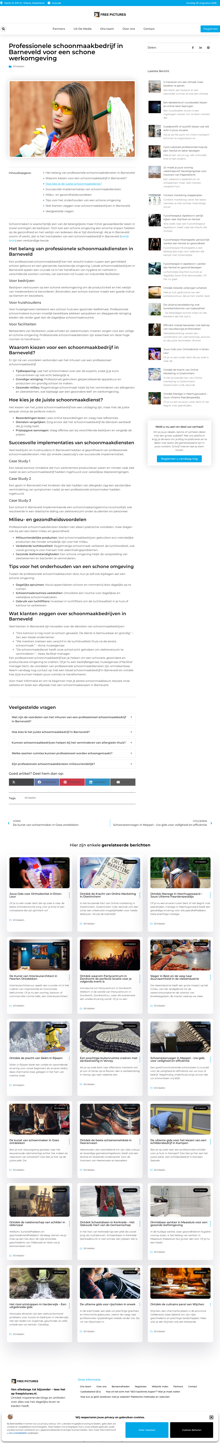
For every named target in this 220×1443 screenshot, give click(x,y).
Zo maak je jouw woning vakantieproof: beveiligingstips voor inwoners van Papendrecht (185, 171)
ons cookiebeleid (17, 1433)
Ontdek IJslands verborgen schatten (185, 287)
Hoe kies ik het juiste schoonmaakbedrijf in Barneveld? (72, 732)
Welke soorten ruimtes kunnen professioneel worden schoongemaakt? (72, 753)
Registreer (141, 1386)
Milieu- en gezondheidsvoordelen (69, 194)
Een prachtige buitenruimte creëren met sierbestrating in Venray (109, 1059)
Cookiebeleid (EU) (90, 1391)
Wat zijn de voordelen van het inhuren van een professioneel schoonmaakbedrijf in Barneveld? (72, 719)
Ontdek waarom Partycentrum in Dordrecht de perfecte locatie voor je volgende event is (106, 978)
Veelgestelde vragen (60, 211)
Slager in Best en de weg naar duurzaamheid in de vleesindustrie (174, 977)
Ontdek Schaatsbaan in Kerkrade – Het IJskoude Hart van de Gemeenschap (107, 1224)
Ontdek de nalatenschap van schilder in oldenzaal (37, 1224)
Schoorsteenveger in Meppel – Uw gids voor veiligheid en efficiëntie (177, 1059)
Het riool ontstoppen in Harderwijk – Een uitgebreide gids (37, 1306)
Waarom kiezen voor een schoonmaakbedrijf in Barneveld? (86, 178)
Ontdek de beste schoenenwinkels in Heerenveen (106, 1142)
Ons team (107, 28)
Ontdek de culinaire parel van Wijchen (177, 1304)
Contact (149, 28)
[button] (211, 1417)
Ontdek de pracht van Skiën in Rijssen (36, 1058)
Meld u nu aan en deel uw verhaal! (179, 426)
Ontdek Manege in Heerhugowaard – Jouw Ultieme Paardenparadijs (176, 895)
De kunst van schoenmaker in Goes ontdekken (34, 1142)
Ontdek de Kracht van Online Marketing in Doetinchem (108, 895)
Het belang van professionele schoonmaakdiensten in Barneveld (90, 172)
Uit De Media (83, 28)
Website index (160, 1386)
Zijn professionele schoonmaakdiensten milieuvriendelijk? (72, 764)
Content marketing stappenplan (182, 195)
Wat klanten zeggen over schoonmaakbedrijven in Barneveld (88, 205)
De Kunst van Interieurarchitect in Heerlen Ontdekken (33, 977)
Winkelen (18, 66)
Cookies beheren (191, 1430)
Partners (59, 28)
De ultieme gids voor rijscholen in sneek (107, 1304)
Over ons (129, 28)
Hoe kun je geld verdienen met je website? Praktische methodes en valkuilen (125, 1396)
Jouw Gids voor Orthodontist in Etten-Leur (35, 895)
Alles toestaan (147, 1430)
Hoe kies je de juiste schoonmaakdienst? (74, 183)
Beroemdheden (121, 1386)
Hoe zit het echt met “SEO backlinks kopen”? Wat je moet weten (143, 1391)
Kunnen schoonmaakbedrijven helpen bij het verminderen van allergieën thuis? (72, 742)
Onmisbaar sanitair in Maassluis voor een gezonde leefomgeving (178, 1224)
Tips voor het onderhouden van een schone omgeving (83, 200)
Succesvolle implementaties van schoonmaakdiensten (83, 189)
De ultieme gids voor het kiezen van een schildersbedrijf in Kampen (178, 1142)
